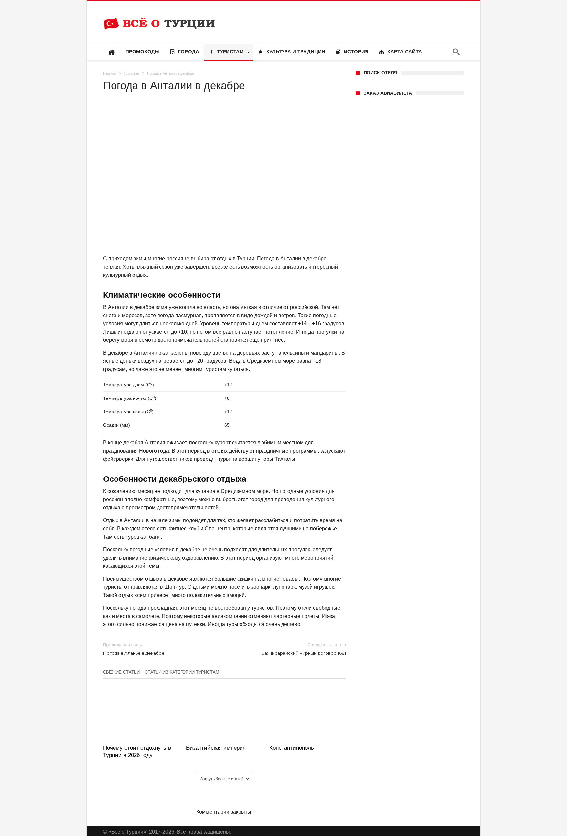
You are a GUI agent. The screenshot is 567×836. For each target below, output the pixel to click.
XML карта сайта (253, 832)
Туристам (132, 73)
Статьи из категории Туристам (182, 672)
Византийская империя (216, 748)
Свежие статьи (121, 672)
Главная (109, 73)
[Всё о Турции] (159, 10)
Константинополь (291, 748)
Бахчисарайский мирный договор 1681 (304, 649)
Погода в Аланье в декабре (134, 649)
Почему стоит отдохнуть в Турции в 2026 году (137, 751)
